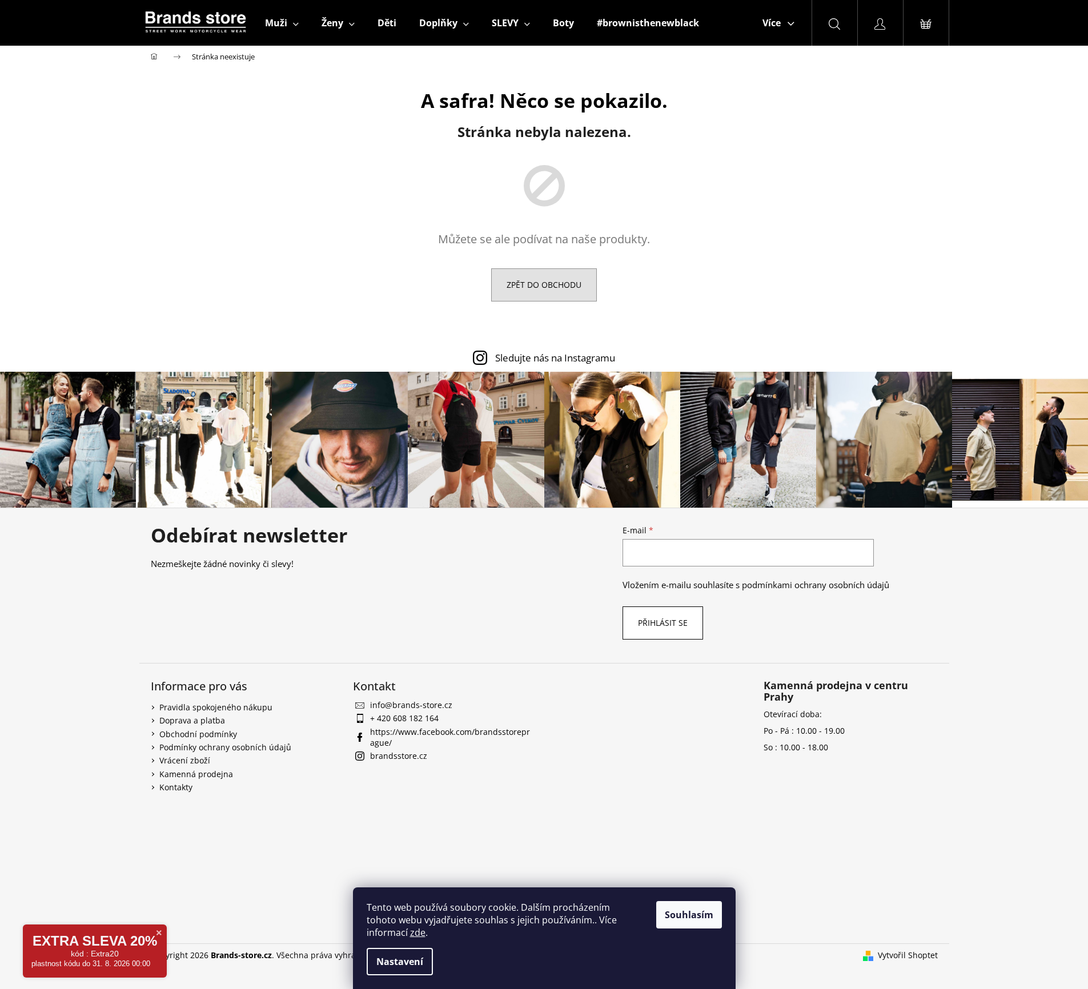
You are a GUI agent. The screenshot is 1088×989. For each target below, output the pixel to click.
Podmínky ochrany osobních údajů (225, 747)
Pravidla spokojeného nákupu (215, 707)
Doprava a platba (192, 720)
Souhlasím (689, 914)
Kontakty (175, 787)
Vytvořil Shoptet (908, 955)
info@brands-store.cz (411, 704)
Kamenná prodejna (196, 774)
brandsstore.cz (398, 755)
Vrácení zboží (184, 760)
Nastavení (399, 961)
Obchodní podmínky (198, 734)
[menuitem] (282, 23)
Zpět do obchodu (544, 284)
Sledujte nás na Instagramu (555, 357)
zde (417, 932)
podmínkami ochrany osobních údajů (815, 585)
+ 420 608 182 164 (404, 718)
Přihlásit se (663, 622)
